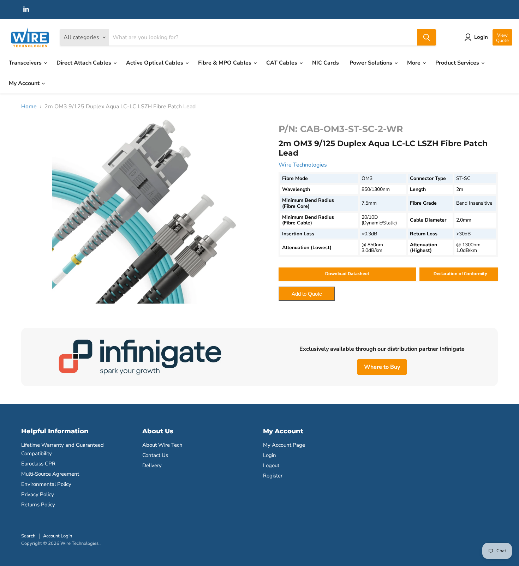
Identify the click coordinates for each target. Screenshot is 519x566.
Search (28, 536)
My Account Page (284, 444)
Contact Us (155, 455)
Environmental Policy (46, 484)
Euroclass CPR (38, 463)
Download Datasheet (347, 274)
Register (272, 475)
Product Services (458, 63)
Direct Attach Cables (84, 63)
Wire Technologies (303, 165)
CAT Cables (282, 63)
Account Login (57, 536)
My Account (25, 83)
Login (269, 455)
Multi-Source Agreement (50, 473)
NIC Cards (325, 63)
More (414, 63)
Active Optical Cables (155, 63)
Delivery (152, 465)
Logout (271, 465)
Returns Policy (38, 504)
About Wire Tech (162, 444)
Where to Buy (382, 367)
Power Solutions (372, 63)
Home (29, 106)
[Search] (426, 37)
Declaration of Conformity (460, 274)
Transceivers (26, 63)
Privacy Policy (37, 494)
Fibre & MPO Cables (225, 63)
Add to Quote (307, 294)
